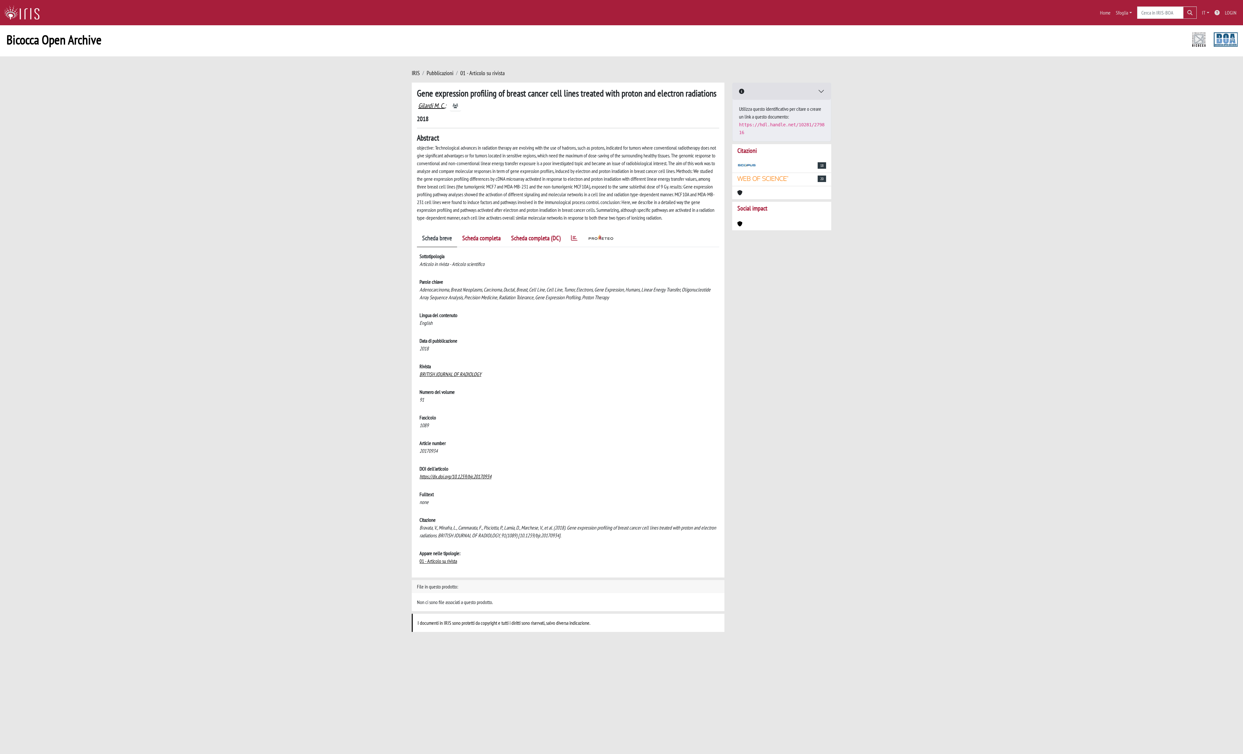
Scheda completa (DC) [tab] (536, 238)
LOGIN (1231, 12)
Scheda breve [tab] (437, 238)
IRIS (416, 73)
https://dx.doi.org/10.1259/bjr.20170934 (455, 476)
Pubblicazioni (440, 73)
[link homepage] (24, 13)
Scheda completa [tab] (481, 238)
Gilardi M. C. (431, 105)
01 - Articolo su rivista (482, 73)
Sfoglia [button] (1122, 12)
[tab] (574, 239)
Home (1105, 12)
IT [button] (1203, 12)
